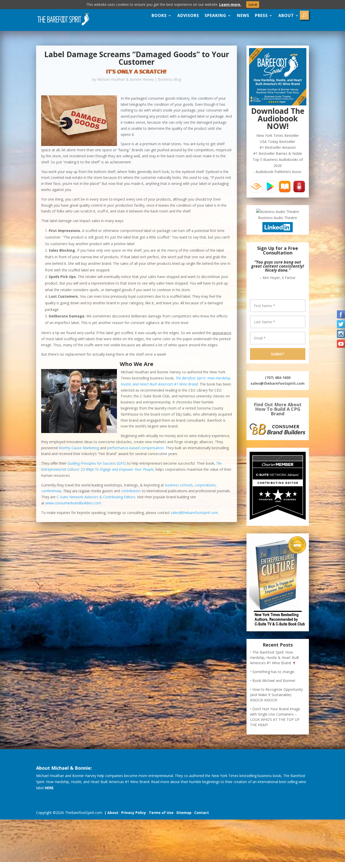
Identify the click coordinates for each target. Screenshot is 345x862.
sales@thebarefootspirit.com (194, 512)
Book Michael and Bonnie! (273, 680)
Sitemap (183, 812)
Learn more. (230, 4)
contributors (131, 490)
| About (110, 812)
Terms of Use (161, 812)
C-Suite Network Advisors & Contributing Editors (96, 496)
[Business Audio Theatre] (277, 211)
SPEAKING (215, 15)
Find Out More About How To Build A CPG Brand (278, 409)
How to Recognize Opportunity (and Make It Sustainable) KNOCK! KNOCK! (276, 694)
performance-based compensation (135, 447)
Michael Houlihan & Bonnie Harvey (125, 79)
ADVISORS (188, 15)
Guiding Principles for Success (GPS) (96, 463)
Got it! (252, 4)
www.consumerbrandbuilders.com (73, 503)
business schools (179, 485)
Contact (201, 812)
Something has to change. (273, 671)
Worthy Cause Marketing (79, 447)
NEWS (243, 15)
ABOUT (286, 15)
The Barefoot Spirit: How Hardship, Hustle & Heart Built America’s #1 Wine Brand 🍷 (274, 657)
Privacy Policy (133, 812)
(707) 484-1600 (277, 377)
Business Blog (169, 79)
